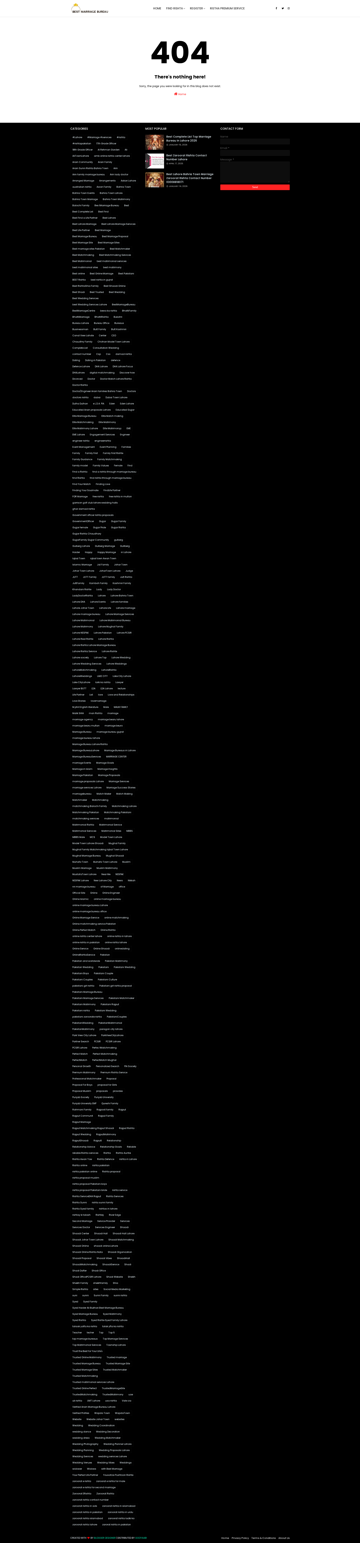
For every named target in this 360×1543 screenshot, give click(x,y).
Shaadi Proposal (82, 1258)
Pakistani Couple (103, 973)
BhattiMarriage (80, 316)
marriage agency (82, 719)
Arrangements (107, 180)
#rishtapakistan (81, 143)
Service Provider (106, 1221)
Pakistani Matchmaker (121, 998)
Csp (98, 354)
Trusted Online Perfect (84, 1388)
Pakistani (103, 967)
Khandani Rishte (81, 589)
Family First (91, 453)
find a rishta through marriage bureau (114, 471)
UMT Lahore (93, 1400)
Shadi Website (114, 1276)
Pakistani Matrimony (84, 1004)
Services (125, 1221)
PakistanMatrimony (83, 1029)
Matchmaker (79, 800)
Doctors (131, 391)
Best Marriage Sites (109, 242)
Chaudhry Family (82, 341)
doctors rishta (80, 397)
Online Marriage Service (85, 917)
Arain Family (105, 162)
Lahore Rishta (106, 639)
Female (118, 465)
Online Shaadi (101, 948)
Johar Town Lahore (83, 570)
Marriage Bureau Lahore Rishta (90, 744)
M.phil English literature (85, 707)
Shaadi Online (80, 1245)
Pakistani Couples (82, 979)
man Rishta (95, 713)
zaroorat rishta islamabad (87, 1518)
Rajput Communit (82, 1115)
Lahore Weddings (116, 663)
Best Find (103, 211)
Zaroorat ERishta (81, 1493)
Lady (99, 589)
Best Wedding (117, 292)
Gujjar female (80, 527)
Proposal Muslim (81, 1091)
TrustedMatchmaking (84, 1394)
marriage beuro (114, 725)
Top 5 (111, 1332)
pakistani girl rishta (83, 985)
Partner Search (80, 1041)
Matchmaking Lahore (124, 806)
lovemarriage (98, 700)
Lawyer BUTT (79, 688)
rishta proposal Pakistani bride (89, 1190)
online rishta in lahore (119, 936)
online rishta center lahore (87, 936)
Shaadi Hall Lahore (123, 1233)
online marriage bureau (107, 899)
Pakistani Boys (80, 973)
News (120, 880)
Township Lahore (116, 1345)
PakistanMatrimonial (110, 1022)
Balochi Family (80, 205)
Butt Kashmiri (118, 329)
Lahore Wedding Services (86, 663)
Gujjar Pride (99, 527)
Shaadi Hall (101, 1233)
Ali (126, 149)
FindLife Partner (112, 490)
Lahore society (80, 657)
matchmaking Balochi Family (89, 806)
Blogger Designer (105, 1537)
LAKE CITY (102, 676)
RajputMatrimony (106, 1134)
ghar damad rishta (83, 508)
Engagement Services (102, 434)
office (122, 886)
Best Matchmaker (120, 248)
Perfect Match (80, 1053)
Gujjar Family (118, 521)
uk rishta (77, 1400)
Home (182, 94)
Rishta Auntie (123, 1153)
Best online (78, 273)
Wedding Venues (82, 1462)
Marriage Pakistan (82, 775)
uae (130, 1394)
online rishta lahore (116, 942)
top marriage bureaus (85, 1338)
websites (119, 1419)
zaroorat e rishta (81, 1481)
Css (108, 354)
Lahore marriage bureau (86, 614)
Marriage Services (119, 781)
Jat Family (103, 564)
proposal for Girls (107, 1084)
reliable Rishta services (85, 1153)
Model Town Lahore (111, 837)
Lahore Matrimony (82, 626)
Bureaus (119, 323)
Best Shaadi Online (114, 286)
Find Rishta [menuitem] (174, 8)
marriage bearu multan (86, 725)
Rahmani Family (82, 1109)
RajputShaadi (80, 1140)
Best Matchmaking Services (115, 255)
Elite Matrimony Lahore (85, 428)
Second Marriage (82, 1221)
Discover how (127, 372)
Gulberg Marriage (105, 546)
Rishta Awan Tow (82, 1159)
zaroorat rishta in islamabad (118, 1506)
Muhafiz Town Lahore (105, 861)
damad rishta (124, 354)
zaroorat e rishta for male (110, 1481)
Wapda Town (102, 1413)
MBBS (129, 830)
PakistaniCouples (117, 1016)
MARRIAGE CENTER (116, 756)
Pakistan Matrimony (116, 961)
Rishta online (79, 1165)
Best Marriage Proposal (115, 236)
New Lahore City (103, 880)
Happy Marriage (107, 552)
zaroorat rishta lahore (84, 1524)
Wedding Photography (85, 1444)
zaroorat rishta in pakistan (87, 1512)
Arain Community (82, 162)
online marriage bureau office (89, 911)
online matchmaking (116, 917)
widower (77, 1468)
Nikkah (131, 880)
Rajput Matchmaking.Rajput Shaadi (93, 1128)
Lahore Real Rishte (82, 639)
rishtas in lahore (108, 1208)
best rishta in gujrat (102, 279)
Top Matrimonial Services (86, 1345)
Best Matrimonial (82, 261)
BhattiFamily (129, 310)
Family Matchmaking (109, 459)
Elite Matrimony (107, 422)
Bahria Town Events (83, 193)
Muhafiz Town (80, 861)
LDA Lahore (106, 688)
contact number (81, 354)
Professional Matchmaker (86, 1078)
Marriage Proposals (109, 775)
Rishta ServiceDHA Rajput (86, 1196)
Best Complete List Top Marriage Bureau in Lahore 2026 (188, 138)
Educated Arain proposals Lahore (91, 409)
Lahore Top (100, 657)
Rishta (107, 1153)
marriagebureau (82, 793)
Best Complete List (82, 211)
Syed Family (90, 1301)
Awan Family (104, 186)
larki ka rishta (102, 682)
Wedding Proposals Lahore (114, 1450)
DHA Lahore (101, 366)
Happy (88, 552)
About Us (284, 1538)
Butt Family (99, 329)
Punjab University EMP (84, 1103)
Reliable (131, 1146)
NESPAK (120, 874)
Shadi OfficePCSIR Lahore (86, 1276)
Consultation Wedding (106, 347)
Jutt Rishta (126, 577)
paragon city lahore (111, 1029)
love (100, 694)
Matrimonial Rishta (83, 824)
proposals (102, 1091)
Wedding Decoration (108, 1431)
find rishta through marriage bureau (110, 477)
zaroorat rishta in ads (84, 1506)
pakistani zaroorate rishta (87, 1016)
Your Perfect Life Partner (85, 1475)
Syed (75, 1301)
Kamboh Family (98, 583)
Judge (129, 570)
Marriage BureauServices (86, 756)
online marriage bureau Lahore (90, 905)
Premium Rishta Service (113, 1072)
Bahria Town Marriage (85, 199)
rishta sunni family (102, 1202)
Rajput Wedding (81, 1134)
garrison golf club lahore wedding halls (95, 502)
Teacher (77, 1332)
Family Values (101, 465)
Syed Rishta (79, 1320)
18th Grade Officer (82, 149)
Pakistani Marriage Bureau (87, 992)
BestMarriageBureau (123, 304)
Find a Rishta (79, 471)
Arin (115, 168)
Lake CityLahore (81, 682)
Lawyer (119, 682)
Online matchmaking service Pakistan (94, 923)
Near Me (105, 874)
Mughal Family (117, 843)
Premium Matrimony (83, 1072)
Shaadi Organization (120, 1252)
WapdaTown (122, 1413)
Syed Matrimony (112, 1314)
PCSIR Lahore (113, 1041)
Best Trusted (97, 292)
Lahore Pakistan (103, 632)
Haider (76, 552)
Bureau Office (101, 323)
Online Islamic (80, 899)
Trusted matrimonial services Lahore (93, 1382)
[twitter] (283, 8)
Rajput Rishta (126, 1128)
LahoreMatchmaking (84, 669)
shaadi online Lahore (106, 1245)
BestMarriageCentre (83, 310)
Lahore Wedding (121, 657)
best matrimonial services (112, 261)
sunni (85, 1295)
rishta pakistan (101, 1165)
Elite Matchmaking (83, 422)
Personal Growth (81, 1066)
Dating (76, 360)
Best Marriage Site (82, 242)
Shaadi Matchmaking (121, 1239)
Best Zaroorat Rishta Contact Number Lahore (186, 157)
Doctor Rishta (80, 385)
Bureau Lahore (80, 323)
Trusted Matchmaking (85, 1375)
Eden (112, 403)
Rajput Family (106, 1115)
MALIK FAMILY (121, 707)
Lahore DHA (78, 601)
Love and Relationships (121, 694)
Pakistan (105, 954)
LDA (93, 688)
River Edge (115, 1214)
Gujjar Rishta (118, 527)
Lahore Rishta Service (84, 651)
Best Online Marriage (101, 273)
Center (102, 335)
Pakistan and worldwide (86, 961)
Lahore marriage (125, 608)
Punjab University (104, 1097)
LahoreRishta (108, 669)
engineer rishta (80, 440)
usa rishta (111, 1400)
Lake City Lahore (122, 676)
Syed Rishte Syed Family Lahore (109, 1320)
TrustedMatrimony (112, 1394)
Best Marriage (103, 230)
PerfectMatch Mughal (104, 1060)
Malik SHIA (78, 713)
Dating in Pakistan (95, 360)
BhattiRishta (101, 316)
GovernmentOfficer (83, 521)
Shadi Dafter (79, 1270)
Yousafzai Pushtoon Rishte (118, 1475)
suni (74, 1295)
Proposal (111, 1078)
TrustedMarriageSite (113, 1388)
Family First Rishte (113, 453)
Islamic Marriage (82, 564)
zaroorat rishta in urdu (120, 1512)
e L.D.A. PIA (98, 403)
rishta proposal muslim (85, 1177)
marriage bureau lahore (86, 738)
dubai (97, 397)
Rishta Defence (105, 1159)
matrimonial (111, 818)
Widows (91, 1468)
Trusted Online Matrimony (87, 1357)
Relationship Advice (83, 1146)
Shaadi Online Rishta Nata (87, 1252)
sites (95, 1289)
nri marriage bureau (83, 886)
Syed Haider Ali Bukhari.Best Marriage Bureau (98, 1307)
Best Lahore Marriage (84, 224)
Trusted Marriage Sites (85, 1369)
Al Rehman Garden (109, 149)
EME (129, 428)
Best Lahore (109, 217)
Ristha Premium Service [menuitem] (227, 8)
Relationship (114, 1140)
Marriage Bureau (82, 731)
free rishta (98, 496)
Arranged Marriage (83, 180)
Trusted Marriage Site (118, 1363)
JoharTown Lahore (109, 570)
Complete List (80, 347)
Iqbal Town (78, 558)
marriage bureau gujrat (110, 731)
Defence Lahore (81, 366)
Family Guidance (82, 459)
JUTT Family (90, 577)
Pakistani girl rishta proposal (115, 985)
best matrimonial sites (85, 267)
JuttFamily (78, 583)
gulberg (118, 539)
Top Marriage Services (115, 1338)
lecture (121, 688)
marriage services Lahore (86, 787)
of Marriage (107, 886)
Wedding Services (82, 1456)
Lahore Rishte (109, 651)
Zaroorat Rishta (105, 1493)
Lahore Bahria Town (122, 595)
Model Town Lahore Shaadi (88, 843)
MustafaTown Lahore (84, 874)
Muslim (126, 861)
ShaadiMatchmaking (84, 1264)
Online (93, 892)
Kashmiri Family (122, 583)
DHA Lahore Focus (123, 366)
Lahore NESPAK (80, 632)
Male (106, 707)
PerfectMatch (79, 1060)
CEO (113, 335)
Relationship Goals (111, 1146)
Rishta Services (115, 1196)
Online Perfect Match (83, 930)
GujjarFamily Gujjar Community (90, 539)
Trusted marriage (117, 1357)
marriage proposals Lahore (88, 781)
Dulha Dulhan (80, 403)
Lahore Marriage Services (119, 614)
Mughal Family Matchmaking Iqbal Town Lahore (100, 849)
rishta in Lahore (128, 1159)
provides (118, 1091)
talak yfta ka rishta (113, 1326)
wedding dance (81, 1431)
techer (90, 1332)
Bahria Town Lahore (111, 193)
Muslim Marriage (82, 868)
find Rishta (78, 477)
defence (115, 360)
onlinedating (122, 948)
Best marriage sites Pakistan (88, 248)
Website (76, 1419)
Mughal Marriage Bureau (86, 855)
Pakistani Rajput (110, 1004)
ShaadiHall (123, 1258)
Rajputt (98, 1140)
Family (76, 453)
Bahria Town (123, 186)
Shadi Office (99, 1270)
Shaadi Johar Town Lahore (87, 1239)
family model (80, 465)
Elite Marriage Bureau (84, 416)
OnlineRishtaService (83, 954)
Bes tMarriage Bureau (106, 205)
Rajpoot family (105, 1109)
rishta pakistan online (84, 1171)
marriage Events (81, 762)
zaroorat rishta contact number (90, 1499)
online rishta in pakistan (86, 942)
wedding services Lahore (112, 1456)
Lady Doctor (114, 589)
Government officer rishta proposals (93, 515)
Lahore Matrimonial (83, 620)
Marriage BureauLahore (85, 750)
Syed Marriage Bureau (85, 1314)
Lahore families (119, 601)
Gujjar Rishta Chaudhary (86, 533)
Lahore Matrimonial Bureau (115, 620)
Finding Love (103, 484)
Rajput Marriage (81, 1122)
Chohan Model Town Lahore (114, 341)
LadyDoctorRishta (82, 595)
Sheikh (131, 1276)
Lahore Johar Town (83, 608)
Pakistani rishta (81, 1010)
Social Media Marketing (117, 1289)
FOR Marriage (80, 496)
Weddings (126, 1462)
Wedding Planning (83, 1450)
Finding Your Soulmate (85, 490)
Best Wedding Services (85, 298)
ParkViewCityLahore (112, 1035)
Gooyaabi (141, 1537)
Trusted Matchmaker (115, 1369)
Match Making (124, 793)
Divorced (77, 378)
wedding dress (81, 1437)
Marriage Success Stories (121, 787)
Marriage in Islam (82, 769)
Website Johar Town (98, 1419)
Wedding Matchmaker (108, 1437)
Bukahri (118, 316)
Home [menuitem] (157, 8)
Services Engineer (105, 1227)
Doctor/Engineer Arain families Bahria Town (97, 391)
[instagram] (289, 8)
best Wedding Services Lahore (89, 304)
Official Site (78, 892)
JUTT (75, 577)
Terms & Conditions (263, 1538)
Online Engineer (111, 892)
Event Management (83, 447)
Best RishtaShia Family (85, 286)
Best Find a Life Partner (85, 217)
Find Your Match (81, 484)
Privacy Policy (240, 1538)
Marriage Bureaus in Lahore (120, 750)
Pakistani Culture (107, 979)
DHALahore (78, 372)
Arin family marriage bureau (88, 174)
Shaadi (124, 1227)
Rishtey (100, 1214)
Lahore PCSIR (124, 632)
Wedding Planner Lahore (117, 1444)
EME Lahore (78, 434)
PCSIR (97, 1041)
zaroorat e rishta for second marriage (94, 1487)
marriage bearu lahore (111, 719)
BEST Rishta (79, 279)
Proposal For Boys (82, 1084)
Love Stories (79, 700)
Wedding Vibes (106, 1462)
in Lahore (126, 552)
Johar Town (121, 564)
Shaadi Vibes (104, 1258)
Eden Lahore (127, 403)
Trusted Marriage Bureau (86, 1363)
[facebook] (276, 8)
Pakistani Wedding (124, 967)
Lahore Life (105, 608)
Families (126, 447)
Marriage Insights (108, 769)
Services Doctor (81, 1227)
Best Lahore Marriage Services (118, 224)
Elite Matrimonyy (112, 428)
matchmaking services (85, 818)
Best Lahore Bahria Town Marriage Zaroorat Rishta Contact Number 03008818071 (189, 178)
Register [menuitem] (196, 8)
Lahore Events (98, 601)
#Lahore (77, 137)
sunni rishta (120, 1295)
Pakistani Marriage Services (88, 998)
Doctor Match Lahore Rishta (116, 378)
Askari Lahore (128, 180)
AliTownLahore (80, 155)
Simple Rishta (80, 1289)
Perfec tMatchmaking (104, 1047)
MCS (92, 837)
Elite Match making (112, 416)
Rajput (122, 1109)
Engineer (125, 434)
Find (130, 465)
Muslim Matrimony (107, 868)
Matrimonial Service (110, 824)
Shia (115, 1283)
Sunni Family (101, 1295)
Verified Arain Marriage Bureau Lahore (93, 1406)
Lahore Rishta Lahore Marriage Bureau (94, 645)
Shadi (127, 1264)
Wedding (77, 1425)
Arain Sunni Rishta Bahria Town (90, 168)
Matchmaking (100, 800)
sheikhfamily (100, 1283)
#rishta (121, 137)
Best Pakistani (126, 273)
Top (101, 1332)
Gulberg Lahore (81, 546)
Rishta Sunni (79, 1202)
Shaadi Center (80, 1233)
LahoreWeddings (82, 676)
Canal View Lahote (83, 335)
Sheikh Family (80, 1283)
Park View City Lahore (84, 1035)
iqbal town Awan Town (103, 558)
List (91, 694)
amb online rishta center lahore (112, 155)
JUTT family (108, 577)
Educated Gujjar (125, 409)
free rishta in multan (120, 496)
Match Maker (104, 793)
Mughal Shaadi (115, 855)
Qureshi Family (109, 1103)
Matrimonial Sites (111, 830)
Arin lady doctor (119, 174)
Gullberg (125, 546)
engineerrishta (102, 440)
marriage (112, 713)
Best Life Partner (81, 230)
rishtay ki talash (81, 1214)
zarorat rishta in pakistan (116, 1524)
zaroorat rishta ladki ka (121, 1518)
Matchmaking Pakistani (117, 812)
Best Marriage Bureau (84, 236)
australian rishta (82, 186)
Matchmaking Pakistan (85, 812)
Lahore (102, 595)
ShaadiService (110, 1264)
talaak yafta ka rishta (84, 1326)
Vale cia (126, 1400)
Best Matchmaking (83, 255)
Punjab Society (80, 1097)
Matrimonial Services (84, 830)
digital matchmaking (102, 372)
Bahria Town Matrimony (116, 199)
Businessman (80, 329)
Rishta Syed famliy (83, 1208)
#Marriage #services (99, 137)
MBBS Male (78, 837)
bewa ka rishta (108, 310)
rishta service (119, 1190)
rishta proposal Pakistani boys (89, 1183)
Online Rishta (108, 930)
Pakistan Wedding (82, 967)
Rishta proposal (111, 1171)
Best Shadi (78, 292)
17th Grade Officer (106, 143)
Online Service (80, 948)
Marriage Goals (105, 762)
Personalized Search (107, 1066)
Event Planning (108, 447)
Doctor (91, 378)
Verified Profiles (80, 1413)
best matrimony (112, 267)
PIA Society (130, 1066)
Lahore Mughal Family (110, 626)
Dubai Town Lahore (116, 397)
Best (126, 205)
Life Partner (78, 694)
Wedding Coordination (101, 1425)
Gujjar (102, 521)
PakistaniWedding (82, 1022)
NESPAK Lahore (80, 880)
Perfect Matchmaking (105, 1053)
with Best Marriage (111, 1468)
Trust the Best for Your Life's (87, 1351)
